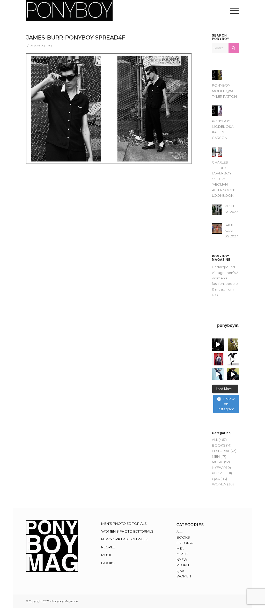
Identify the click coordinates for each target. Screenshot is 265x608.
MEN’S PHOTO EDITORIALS (124, 523)
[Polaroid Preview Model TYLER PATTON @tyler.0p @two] (218, 359)
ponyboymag (43, 45)
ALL (215, 439)
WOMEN (219, 484)
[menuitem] (232, 10)
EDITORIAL (221, 451)
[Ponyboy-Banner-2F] (69, 10)
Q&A (216, 479)
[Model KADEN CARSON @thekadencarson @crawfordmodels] (218, 374)
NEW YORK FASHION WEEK (124, 539)
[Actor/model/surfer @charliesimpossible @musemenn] (233, 359)
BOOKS (218, 445)
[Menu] (232, 10)
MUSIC (217, 462)
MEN (216, 456)
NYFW (217, 467)
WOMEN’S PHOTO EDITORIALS (127, 531)
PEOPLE (219, 473)
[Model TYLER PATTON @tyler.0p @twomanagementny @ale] (218, 344)
